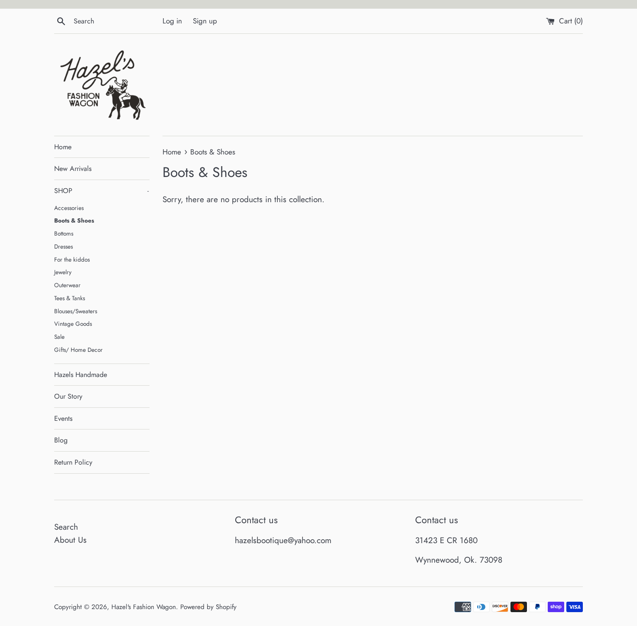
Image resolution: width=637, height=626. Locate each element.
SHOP (101, 191)
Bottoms (63, 233)
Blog (61, 440)
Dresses (63, 246)
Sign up (205, 21)
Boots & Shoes (74, 220)
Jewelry (63, 272)
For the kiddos (72, 259)
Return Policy (73, 462)
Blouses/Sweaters (75, 311)
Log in (172, 21)
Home (63, 147)
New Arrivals (72, 169)
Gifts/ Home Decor (78, 349)
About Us (70, 540)
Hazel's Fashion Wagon (143, 607)
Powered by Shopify (208, 607)
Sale (59, 336)
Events (63, 418)
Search (66, 527)
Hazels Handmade (80, 375)
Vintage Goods (73, 323)
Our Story (68, 396)
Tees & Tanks (69, 298)
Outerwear (67, 285)
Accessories (69, 207)
